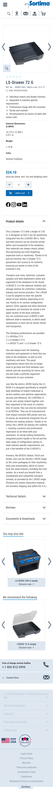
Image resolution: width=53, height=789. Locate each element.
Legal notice (26, 753)
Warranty (26, 762)
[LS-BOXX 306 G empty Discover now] (26, 551)
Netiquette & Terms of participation (26, 781)
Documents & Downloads (20, 518)
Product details (15, 221)
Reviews (10, 507)
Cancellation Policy (26, 772)
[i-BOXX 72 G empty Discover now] (26, 614)
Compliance (26, 776)
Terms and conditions (26, 767)
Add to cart (20, 193)
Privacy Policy (26, 758)
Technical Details (16, 496)
